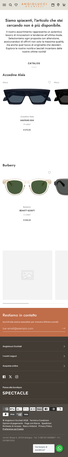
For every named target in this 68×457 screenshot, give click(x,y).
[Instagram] (16, 376)
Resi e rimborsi (30, 426)
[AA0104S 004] (27, 97)
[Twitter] (10, 376)
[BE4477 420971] (27, 187)
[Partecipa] (61, 328)
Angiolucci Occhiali (14, 420)
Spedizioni (46, 423)
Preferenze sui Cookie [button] (13, 429)
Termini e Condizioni (39, 420)
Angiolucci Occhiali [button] (12, 346)
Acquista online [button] (10, 366)
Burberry (9, 165)
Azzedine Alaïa (14, 75)
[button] (49, 82)
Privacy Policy (45, 426)
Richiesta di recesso (12, 426)
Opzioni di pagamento (13, 423)
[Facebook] (4, 376)
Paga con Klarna (32, 423)
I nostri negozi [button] (10, 356)
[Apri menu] (8, 5)
